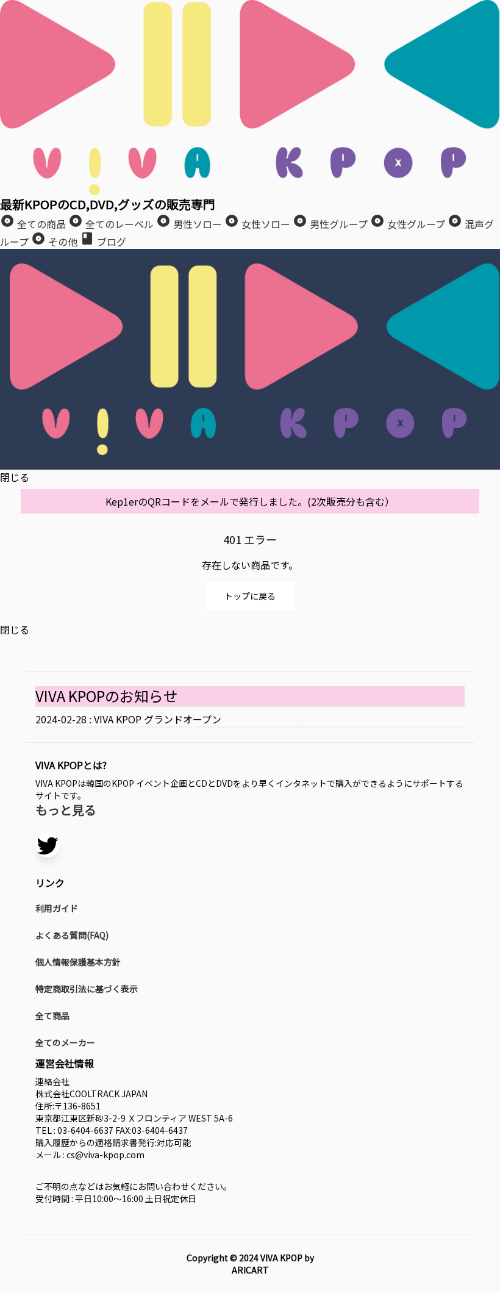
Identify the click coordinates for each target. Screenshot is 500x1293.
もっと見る (65, 809)
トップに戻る (250, 596)
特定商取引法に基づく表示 (86, 989)
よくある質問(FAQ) (72, 935)
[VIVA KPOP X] (47, 845)
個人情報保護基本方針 (78, 962)
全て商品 (52, 1015)
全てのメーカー (65, 1042)
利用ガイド (56, 908)
